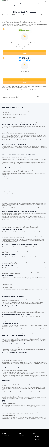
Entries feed (37, 436)
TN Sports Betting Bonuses (19, 3)
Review (24, 53)
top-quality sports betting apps (26, 216)
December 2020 (6, 435)
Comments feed (37, 437)
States (15, 5)
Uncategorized (21, 435)
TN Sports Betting (28, 3)
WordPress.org (37, 439)
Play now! (24, 50)
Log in (36, 435)
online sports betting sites (42, 24)
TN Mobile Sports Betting (39, 3)
